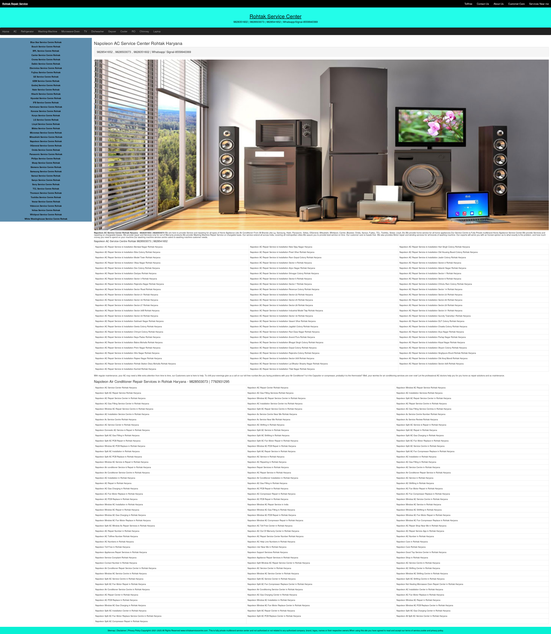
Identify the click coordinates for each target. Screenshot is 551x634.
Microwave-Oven (70, 31)
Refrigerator (27, 31)
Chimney (144, 31)
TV (85, 31)
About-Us (499, 3)
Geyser (112, 31)
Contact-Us (483, 3)
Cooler (123, 31)
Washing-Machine (47, 31)
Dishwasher (97, 31)
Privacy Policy (134, 630)
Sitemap (111, 630)
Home (5, 31)
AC (15, 31)
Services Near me (539, 3)
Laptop (157, 31)
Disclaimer (121, 630)
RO (133, 31)
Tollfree (468, 3)
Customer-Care (516, 3)
